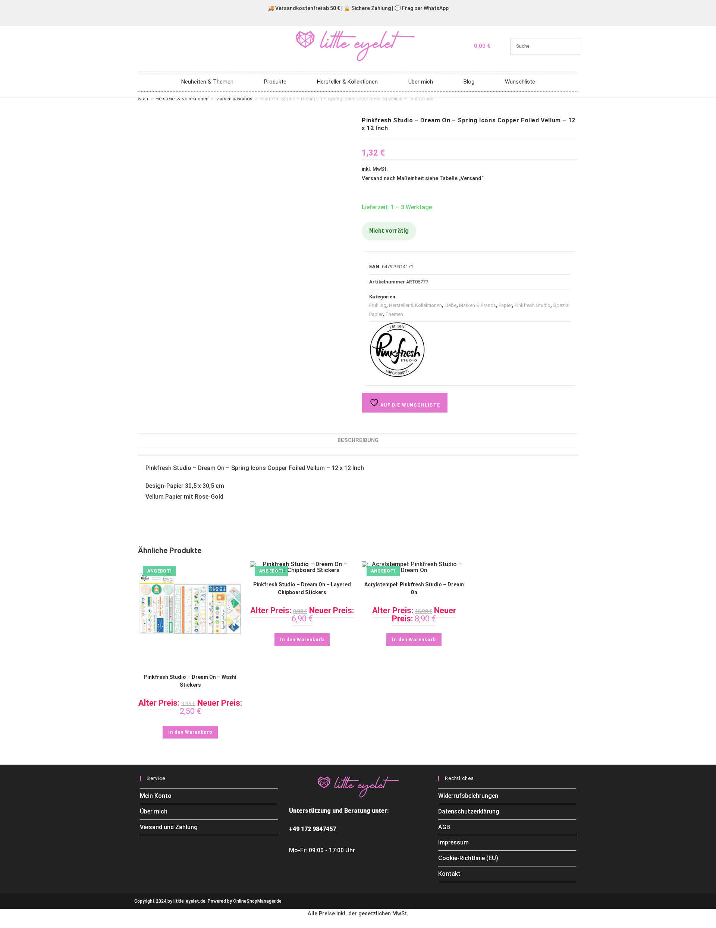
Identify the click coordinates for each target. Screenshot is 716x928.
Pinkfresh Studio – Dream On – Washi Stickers (190, 681)
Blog (469, 81)
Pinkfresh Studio (532, 305)
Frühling (377, 305)
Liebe (450, 305)
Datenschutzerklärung (468, 811)
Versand (471, 178)
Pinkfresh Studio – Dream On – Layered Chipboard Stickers (302, 588)
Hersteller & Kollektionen (347, 81)
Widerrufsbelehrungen (468, 795)
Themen (394, 314)
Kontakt (449, 873)
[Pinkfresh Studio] (397, 350)
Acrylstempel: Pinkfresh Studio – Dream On (414, 588)
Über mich (420, 81)
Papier (505, 305)
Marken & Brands (234, 98)
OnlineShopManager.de (257, 901)
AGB (444, 827)
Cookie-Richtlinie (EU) (468, 858)
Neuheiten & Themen (207, 81)
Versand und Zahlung (169, 827)
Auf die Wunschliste (409, 405)
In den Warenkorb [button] (190, 732)
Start (143, 98)
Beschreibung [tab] (358, 440)
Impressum (453, 842)
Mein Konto (156, 795)
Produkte (275, 81)
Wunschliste (520, 81)
